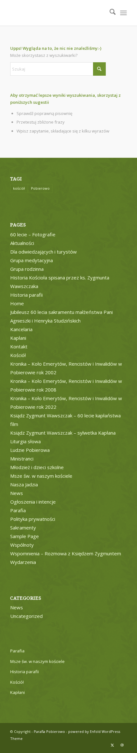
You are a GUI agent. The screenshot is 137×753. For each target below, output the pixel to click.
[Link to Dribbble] (122, 745)
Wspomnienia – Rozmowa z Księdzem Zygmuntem (65, 553)
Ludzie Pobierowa (30, 450)
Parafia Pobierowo (49, 731)
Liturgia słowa (25, 441)
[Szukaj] (109, 13)
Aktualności (22, 243)
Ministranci (21, 458)
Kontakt (18, 346)
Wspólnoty (22, 545)
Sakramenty (23, 527)
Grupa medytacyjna (31, 260)
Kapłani (18, 338)
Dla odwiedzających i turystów (43, 251)
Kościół (18, 355)
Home (17, 303)
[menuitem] (109, 13)
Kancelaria (21, 329)
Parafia (18, 510)
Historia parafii (26, 295)
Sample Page (24, 536)
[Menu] (123, 12)
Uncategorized (26, 616)
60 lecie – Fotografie (32, 234)
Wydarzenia (23, 562)
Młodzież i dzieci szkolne (37, 467)
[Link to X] (112, 745)
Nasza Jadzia (24, 484)
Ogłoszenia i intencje (33, 501)
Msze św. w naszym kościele (41, 476)
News (16, 493)
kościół (19, 188)
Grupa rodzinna (27, 269)
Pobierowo (40, 188)
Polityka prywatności (32, 519)
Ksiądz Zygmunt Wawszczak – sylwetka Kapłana (63, 433)
